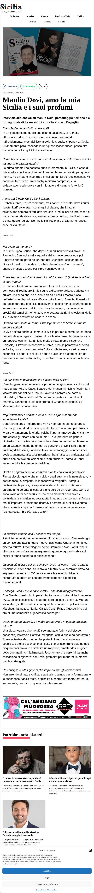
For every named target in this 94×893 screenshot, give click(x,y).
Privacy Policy (52, 890)
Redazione (14, 16)
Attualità (30, 16)
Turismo (32, 22)
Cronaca (47, 22)
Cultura (44, 16)
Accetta (47, 871)
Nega (47, 877)
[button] (90, 850)
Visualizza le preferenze (47, 884)
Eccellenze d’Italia (62, 16)
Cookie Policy (41, 890)
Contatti (61, 22)
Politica (80, 16)
